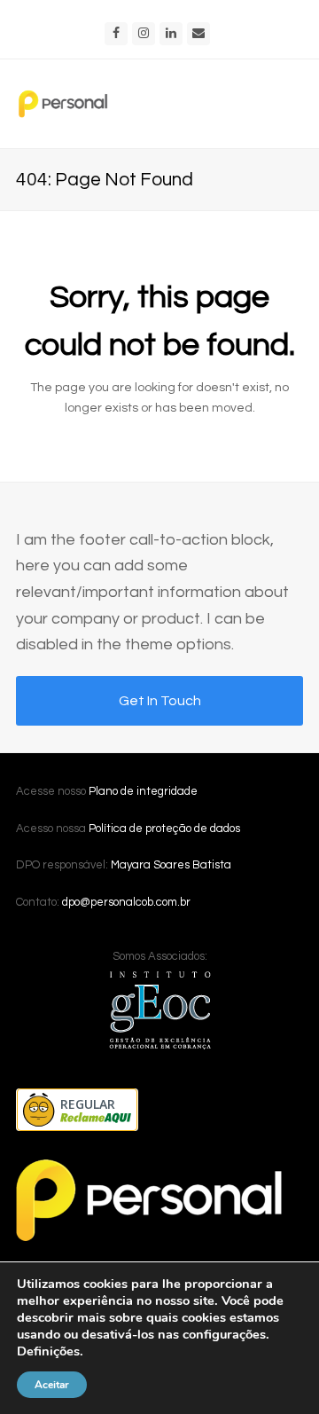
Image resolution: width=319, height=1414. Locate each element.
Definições (48, 1351)
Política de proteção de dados (164, 828)
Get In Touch (160, 701)
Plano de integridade (143, 791)
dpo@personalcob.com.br (126, 902)
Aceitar (52, 1385)
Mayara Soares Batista (171, 865)
